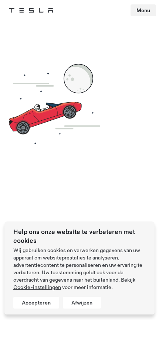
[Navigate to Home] (31, 10)
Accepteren (36, 303)
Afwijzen (81, 303)
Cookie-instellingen (37, 287)
